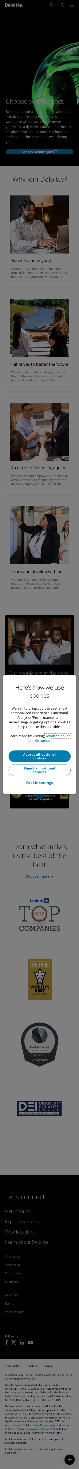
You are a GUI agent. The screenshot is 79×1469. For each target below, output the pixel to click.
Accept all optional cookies (39, 756)
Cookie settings (39, 782)
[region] (39, 734)
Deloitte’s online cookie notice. (50, 738)
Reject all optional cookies (39, 770)
